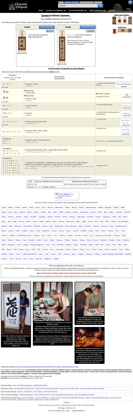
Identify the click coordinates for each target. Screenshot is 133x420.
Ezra (88, 249)
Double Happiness (37, 245)
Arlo (9, 221)
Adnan (4, 212)
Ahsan (29, 212)
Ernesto (45, 249)
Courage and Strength (103, 235)
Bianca (45, 226)
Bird (51, 226)
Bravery (96, 226)
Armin (28, 221)
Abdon (81, 207)
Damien (10, 240)
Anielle (50, 217)
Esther (68, 249)
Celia (97, 231)
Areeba (98, 217)
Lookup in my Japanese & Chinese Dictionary (64, 196)
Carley (61, 231)
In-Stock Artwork (76, 10)
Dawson (59, 240)
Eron (52, 249)
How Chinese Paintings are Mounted (47, 388)
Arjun (3, 221)
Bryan (4, 231)
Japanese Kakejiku (28, 398)
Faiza (100, 249)
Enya (27, 249)
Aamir (31, 207)
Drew (48, 245)
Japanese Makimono (42, 398)
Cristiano (117, 235)
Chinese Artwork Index (8, 399)
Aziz (101, 221)
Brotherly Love (121, 226)
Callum (24, 231)
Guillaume (48, 259)
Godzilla (128, 254)
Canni (38, 231)
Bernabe (18, 226)
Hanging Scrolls (55, 398)
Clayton (36, 235)
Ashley (48, 221)
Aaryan (50, 207)
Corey (85, 235)
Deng (89, 240)
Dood (19, 245)
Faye (121, 249)
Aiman (36, 212)
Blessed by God (70, 226)
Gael (46, 254)
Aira (49, 212)
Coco (55, 235)
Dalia (3, 240)
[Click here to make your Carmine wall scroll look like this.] (22, 53)
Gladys (97, 254)
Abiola (100, 207)
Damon (18, 240)
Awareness (70, 221)
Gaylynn (81, 254)
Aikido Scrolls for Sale (51, 399)
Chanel (110, 231)
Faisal (94, 249)
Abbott (74, 207)
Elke (119, 245)
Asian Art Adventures (51, 391)
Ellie (3, 249)
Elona (9, 249)
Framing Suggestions (26, 395)
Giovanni (89, 254)
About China (28, 391)
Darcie (45, 240)
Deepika (75, 240)
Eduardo (83, 245)
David (52, 240)
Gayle (73, 254)
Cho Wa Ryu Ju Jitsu (24, 235)
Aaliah (24, 207)
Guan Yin (38, 259)
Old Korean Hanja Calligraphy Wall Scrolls (63, 367)
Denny (95, 240)
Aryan (35, 221)
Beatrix (4, 226)
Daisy (124, 235)
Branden (88, 226)
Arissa (125, 217)
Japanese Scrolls (116, 398)
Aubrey (61, 221)
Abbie (67, 207)
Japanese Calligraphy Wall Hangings (97, 398)
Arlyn (15, 221)
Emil (15, 249)
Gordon (4, 259)
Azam (90, 221)
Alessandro (84, 212)
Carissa (54, 231)
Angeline (33, 217)
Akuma (75, 212)
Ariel (114, 217)
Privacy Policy (55, 405)
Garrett (66, 254)
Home (40, 10)
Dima (119, 240)
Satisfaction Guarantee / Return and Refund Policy (78, 405)
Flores (18, 254)
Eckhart (68, 245)
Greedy (18, 259)
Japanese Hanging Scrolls (35, 399)
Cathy (90, 231)
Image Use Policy (44, 405)
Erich (33, 249)
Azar (96, 221)
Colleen (62, 235)
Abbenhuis (59, 207)
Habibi (56, 259)
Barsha (113, 221)
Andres (10, 217)
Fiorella (4, 254)
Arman (21, 221)
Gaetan (53, 254)
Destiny (112, 240)
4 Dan (4, 207)
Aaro (43, 207)
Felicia (127, 249)
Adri (10, 212)
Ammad (127, 212)
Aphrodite (81, 217)
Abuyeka (108, 207)
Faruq (107, 249)
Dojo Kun (126, 240)
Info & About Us (96, 10)
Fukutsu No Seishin (29, 254)
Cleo (43, 235)
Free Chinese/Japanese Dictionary (62, 395)
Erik (38, 249)
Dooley (25, 245)
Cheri (123, 231)
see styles (5, 87)
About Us (20, 391)
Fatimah (114, 249)
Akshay (68, 212)
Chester (4, 235)
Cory (91, 235)
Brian (112, 226)
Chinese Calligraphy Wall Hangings (73, 398)
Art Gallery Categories (25, 385)
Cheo (117, 231)
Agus (15, 212)
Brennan (105, 226)
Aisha (55, 212)
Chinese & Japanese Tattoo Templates (92, 388)
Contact (111, 10)
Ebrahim (60, 245)
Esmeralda (59, 249)
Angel (26, 217)
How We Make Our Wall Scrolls (24, 388)
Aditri (123, 207)
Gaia (60, 254)
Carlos (68, 231)
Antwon (72, 217)
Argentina (106, 217)
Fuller (41, 254)
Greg (25, 259)
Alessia (93, 212)
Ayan (78, 221)
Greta (31, 259)
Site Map (66, 402)
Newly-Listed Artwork (40, 385)
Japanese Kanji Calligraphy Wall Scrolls (30, 367)
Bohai (81, 226)
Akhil (61, 212)
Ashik (41, 221)
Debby (67, 240)
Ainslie (43, 212)
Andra (4, 217)
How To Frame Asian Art (42, 395)
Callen (17, 231)
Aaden (10, 207)
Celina (103, 231)
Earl (53, 245)
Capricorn (45, 231)
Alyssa (112, 212)
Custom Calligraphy (54, 10)
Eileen (91, 245)
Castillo (83, 231)
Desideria (103, 240)
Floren (11, 254)
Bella (11, 226)
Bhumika (37, 226)
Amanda (119, 212)
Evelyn (82, 249)
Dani (24, 240)
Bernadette (28, 226)
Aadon (17, 207)
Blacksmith (59, 226)
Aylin (84, 221)
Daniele (31, 240)
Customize (46, 27)
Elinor (108, 245)
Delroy (82, 240)
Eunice (75, 249)
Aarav (38, 207)
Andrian (19, 217)
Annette (58, 217)
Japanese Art (21, 399)
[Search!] (100, 6)
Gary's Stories (38, 391)
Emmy (21, 249)
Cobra (49, 235)
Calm (31, 231)
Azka (107, 221)
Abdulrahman (91, 207)
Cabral (10, 231)
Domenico (11, 245)
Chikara (12, 235)
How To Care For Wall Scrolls (69, 388)
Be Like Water (124, 221)
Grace (11, 259)
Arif (119, 217)
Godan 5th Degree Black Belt (112, 254)
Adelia (116, 207)
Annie (65, 217)
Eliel (97, 245)
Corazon (78, 235)
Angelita (42, 217)
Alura (100, 212)
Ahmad (22, 212)
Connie (70, 235)
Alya (105, 212)
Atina (55, 221)
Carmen (75, 231)
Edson (76, 245)
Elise (114, 245)
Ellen (125, 245)
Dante (39, 240)
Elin (102, 245)
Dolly (3, 245)
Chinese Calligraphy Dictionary (84, 395)
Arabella (90, 217)
